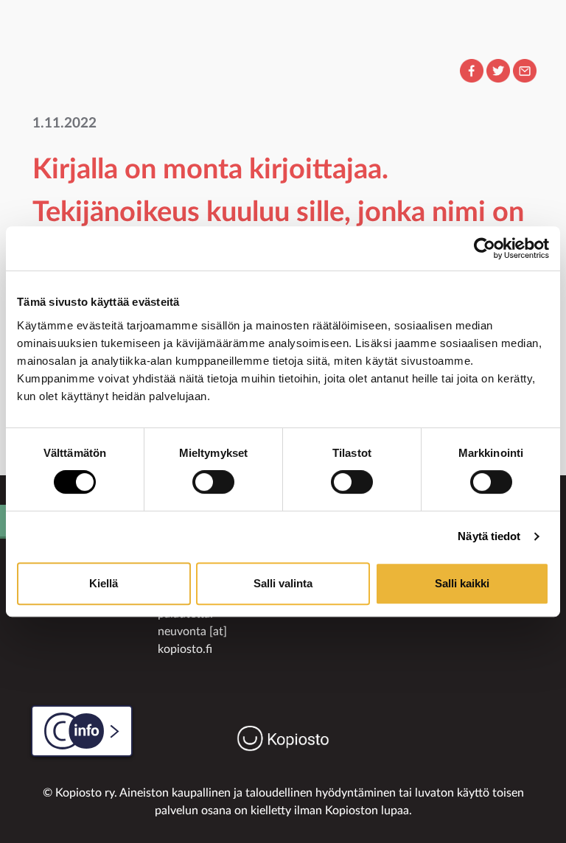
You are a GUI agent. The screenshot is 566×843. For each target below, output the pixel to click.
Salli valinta (283, 583)
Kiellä (103, 583)
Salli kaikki (462, 583)
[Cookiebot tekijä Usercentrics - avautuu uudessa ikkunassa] (484, 248)
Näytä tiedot (489, 536)
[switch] (213, 482)
